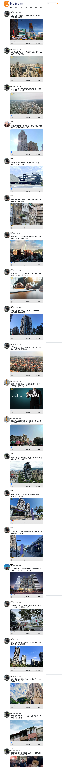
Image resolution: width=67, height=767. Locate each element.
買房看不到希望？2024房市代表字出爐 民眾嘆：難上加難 (26, 717)
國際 (41, 7)
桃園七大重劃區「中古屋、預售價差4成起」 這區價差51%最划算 (26, 643)
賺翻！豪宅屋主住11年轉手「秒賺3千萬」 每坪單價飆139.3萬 (26, 311)
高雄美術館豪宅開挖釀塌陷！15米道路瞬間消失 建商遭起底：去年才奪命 (26, 569)
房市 (11, 12)
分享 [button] (39, 43)
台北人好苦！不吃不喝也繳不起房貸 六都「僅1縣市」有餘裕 (26, 90)
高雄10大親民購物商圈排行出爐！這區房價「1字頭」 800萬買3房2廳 (26, 422)
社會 (21, 7)
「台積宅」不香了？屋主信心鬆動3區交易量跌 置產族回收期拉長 (26, 348)
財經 (31, 7)
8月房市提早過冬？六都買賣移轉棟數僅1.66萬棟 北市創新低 (26, 53)
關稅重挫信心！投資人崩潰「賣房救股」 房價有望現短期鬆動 (26, 200)
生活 (36, 7)
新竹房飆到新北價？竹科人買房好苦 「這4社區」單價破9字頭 (26, 680)
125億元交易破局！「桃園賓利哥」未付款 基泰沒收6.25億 (26, 16)
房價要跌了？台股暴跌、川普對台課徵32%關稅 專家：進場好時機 (26, 237)
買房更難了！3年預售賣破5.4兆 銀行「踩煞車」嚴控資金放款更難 (26, 274)
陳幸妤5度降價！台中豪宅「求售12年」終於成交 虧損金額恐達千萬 (26, 127)
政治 (26, 7)
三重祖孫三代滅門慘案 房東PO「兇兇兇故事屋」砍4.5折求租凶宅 (26, 754)
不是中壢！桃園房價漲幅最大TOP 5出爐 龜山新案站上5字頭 (26, 532)
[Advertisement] (54, 26)
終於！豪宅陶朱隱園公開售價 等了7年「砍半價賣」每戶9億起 (26, 459)
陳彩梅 (11, 564)
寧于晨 (11, 121)
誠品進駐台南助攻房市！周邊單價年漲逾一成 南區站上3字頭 (26, 164)
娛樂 (16, 7)
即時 (11, 7)
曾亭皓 (11, 11)
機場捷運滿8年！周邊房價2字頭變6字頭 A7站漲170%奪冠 (25, 496)
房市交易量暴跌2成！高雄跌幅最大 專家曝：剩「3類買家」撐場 (25, 385)
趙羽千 (11, 380)
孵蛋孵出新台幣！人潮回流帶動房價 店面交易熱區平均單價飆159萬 (26, 606)
